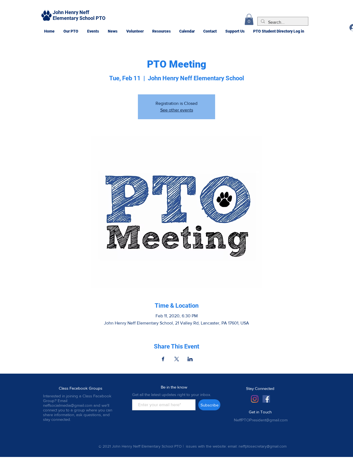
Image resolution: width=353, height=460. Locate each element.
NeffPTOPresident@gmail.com (261, 420)
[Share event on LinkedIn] (190, 359)
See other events (176, 110)
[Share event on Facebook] (163, 359)
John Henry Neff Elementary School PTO (79, 15)
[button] (70, 31)
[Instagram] (254, 399)
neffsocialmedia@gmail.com (67, 405)
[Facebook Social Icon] (266, 399)
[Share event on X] (176, 359)
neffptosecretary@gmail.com (263, 446)
